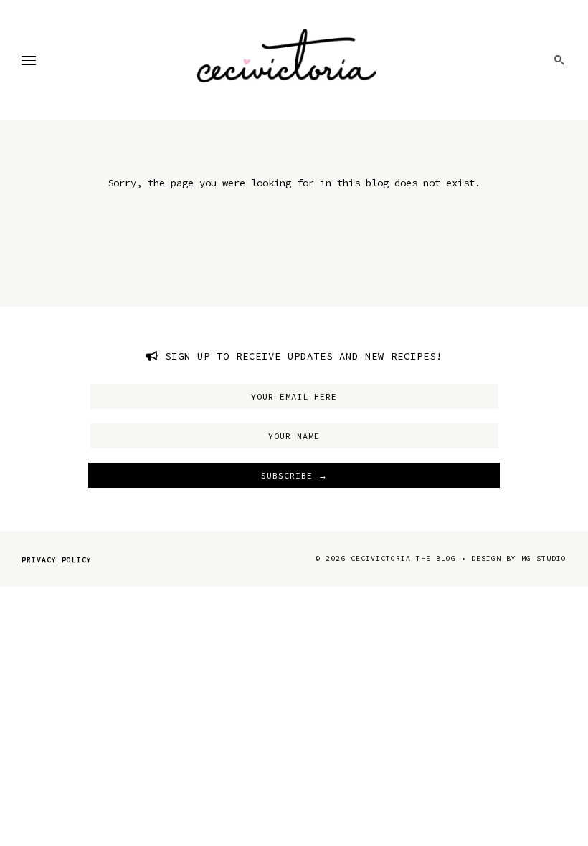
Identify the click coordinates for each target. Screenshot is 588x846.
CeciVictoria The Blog (403, 558)
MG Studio (543, 558)
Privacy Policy (57, 559)
